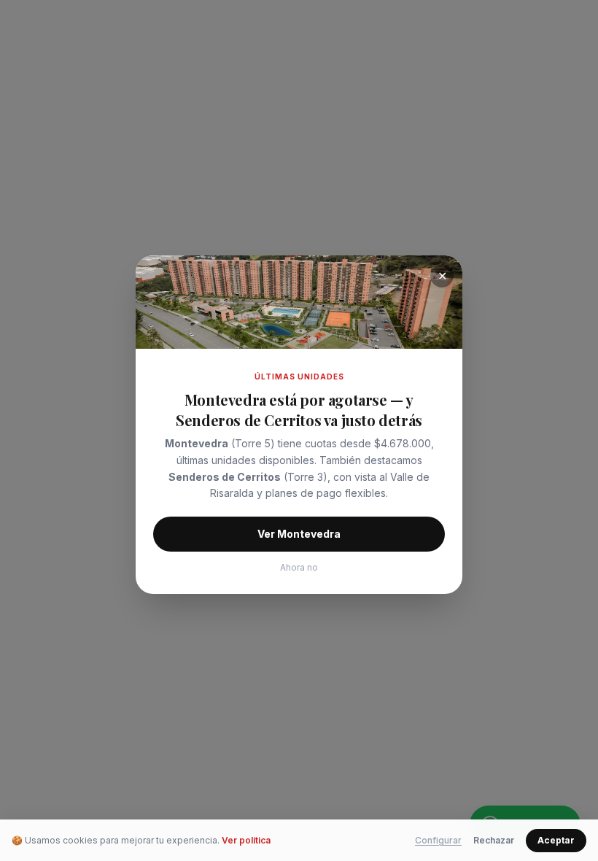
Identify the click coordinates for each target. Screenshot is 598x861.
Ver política (246, 840)
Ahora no (299, 567)
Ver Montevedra (299, 534)
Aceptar (556, 840)
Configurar (438, 840)
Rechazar (493, 840)
